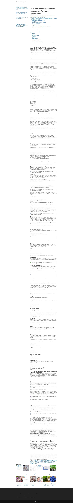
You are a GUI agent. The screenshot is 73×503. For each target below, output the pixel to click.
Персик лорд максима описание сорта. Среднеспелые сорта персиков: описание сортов (22, 8)
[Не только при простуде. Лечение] (39, 481)
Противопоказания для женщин (44, 460)
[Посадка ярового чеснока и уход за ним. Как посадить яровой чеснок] (46, 481)
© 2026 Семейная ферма (20, 492)
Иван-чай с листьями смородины (36, 30)
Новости (53, 1)
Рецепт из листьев (42, 462)
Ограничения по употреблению (36, 39)
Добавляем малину (34, 28)
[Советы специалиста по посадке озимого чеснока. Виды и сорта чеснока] (26, 481)
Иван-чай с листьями (36, 462)
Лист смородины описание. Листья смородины (37, 32)
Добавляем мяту (34, 29)
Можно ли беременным (35, 24)
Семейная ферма (21, 2)
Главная (49, 1)
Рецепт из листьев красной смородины (37, 31)
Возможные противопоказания (36, 23)
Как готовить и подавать (35, 35)
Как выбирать (34, 36)
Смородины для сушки (33, 463)
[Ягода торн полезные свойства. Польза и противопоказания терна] (53, 481)
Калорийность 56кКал (35, 40)
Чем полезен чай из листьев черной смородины (39, 22)
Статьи (56, 1)
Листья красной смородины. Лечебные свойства (38, 17)
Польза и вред (34, 21)
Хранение (33, 37)
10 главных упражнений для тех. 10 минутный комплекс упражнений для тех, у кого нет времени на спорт (22, 25)
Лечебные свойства (52, 460)
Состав (33, 34)
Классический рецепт (46, 461)
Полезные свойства (35, 38)
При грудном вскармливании (36, 25)
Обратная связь (19, 496)
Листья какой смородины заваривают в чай (38, 20)
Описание (33, 33)
